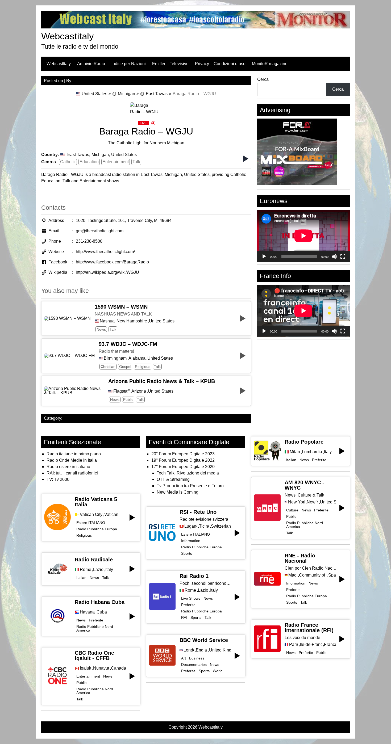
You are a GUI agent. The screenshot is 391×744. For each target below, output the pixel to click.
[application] (303, 236)
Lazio (98, 570)
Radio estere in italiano (68, 466)
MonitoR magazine (270, 63)
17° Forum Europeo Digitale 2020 (183, 466)
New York (312, 502)
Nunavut (101, 668)
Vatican (111, 514)
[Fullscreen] (343, 256)
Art (183, 658)
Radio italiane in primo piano (74, 454)
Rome (85, 570)
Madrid (292, 575)
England (201, 650)
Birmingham (115, 358)
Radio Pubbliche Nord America (94, 628)
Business (196, 658)
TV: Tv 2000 (58, 479)
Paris (293, 644)
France (330, 644)
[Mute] (334, 256)
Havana (87, 612)
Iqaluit (85, 668)
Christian (108, 366)
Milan (295, 452)
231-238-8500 (89, 241)
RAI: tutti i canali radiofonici (72, 473)
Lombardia (312, 452)
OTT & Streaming (173, 479)
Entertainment (115, 161)
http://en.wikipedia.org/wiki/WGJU (107, 272)
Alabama (136, 358)
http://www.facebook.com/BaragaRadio (112, 262)
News (101, 329)
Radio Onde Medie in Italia (72, 460)
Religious (142, 366)
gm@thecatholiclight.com (99, 231)
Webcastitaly (67, 36)
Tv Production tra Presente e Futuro (190, 486)
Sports (186, 553)
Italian (81, 577)
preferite (96, 620)
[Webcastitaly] (195, 27)
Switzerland (221, 526)
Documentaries (194, 664)
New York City (296, 502)
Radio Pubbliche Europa (96, 529)
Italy (109, 570)
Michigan (126, 93)
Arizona (138, 391)
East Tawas (157, 93)
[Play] (264, 256)
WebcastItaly (59, 63)
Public (128, 399)
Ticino (204, 526)
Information (190, 541)
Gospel (125, 366)
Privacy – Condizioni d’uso (220, 63)
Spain (332, 575)
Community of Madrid (312, 575)
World (218, 671)
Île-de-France (311, 644)
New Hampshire (132, 321)
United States (94, 93)
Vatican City (91, 514)
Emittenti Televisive (170, 63)
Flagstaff (121, 391)
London (189, 650)
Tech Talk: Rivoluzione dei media (188, 473)
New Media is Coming (177, 492)
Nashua (107, 321)
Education (89, 161)
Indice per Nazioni (128, 63)
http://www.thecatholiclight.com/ (105, 251)
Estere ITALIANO (90, 522)
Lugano (190, 526)
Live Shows (190, 598)
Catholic (68, 161)
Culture (292, 510)
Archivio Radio (91, 63)
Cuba (102, 612)
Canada (118, 668)
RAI (184, 617)
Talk (136, 161)
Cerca (263, 79)
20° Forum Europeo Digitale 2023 (183, 454)
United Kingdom (220, 650)
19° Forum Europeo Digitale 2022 (183, 460)
